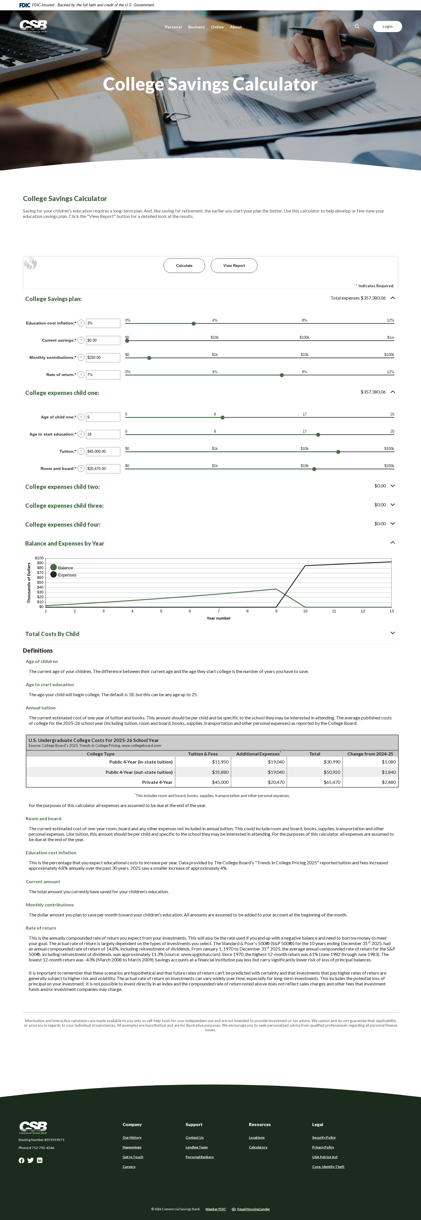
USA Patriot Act (325, 1157)
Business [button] (196, 26)
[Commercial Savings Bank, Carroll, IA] (33, 26)
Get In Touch (133, 1157)
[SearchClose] (357, 26)
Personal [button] (173, 26)
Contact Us (195, 1137)
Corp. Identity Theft (328, 1166)
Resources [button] (260, 1124)
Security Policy (324, 1137)
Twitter (30, 1161)
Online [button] (217, 26)
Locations (257, 1137)
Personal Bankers (200, 1157)
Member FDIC (216, 1209)
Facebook (21, 1161)
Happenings (132, 1147)
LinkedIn (39, 1161)
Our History (132, 1137)
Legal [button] (317, 1124)
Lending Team (197, 1147)
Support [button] (194, 1124)
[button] (210, 298)
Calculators (258, 1147)
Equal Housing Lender (253, 1209)
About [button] (236, 26)
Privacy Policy (323, 1147)
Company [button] (132, 1124)
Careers (129, 1166)
